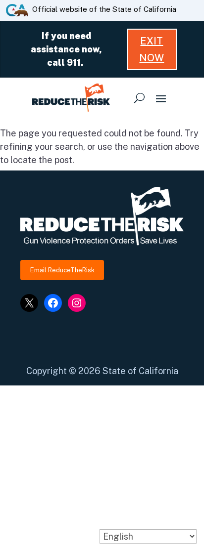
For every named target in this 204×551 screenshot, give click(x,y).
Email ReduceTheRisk (62, 270)
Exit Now (151, 49)
